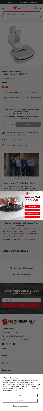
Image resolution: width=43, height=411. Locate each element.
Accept (20, 396)
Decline (20, 401)
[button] (32, 206)
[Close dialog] (42, 191)
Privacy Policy (12, 390)
